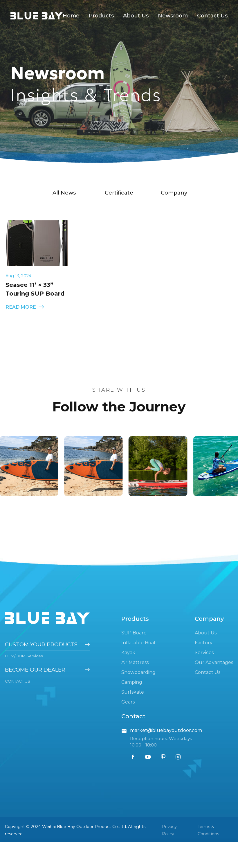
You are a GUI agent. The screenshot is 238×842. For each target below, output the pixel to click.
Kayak (128, 652)
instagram (178, 757)
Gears (128, 702)
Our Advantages (214, 662)
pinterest (163, 757)
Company (174, 193)
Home (71, 15)
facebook (133, 757)
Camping (131, 682)
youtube (148, 757)
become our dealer (35, 670)
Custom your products (41, 644)
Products (101, 15)
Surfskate (132, 692)
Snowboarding (138, 672)
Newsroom (173, 15)
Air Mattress (135, 662)
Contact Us (212, 15)
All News (64, 193)
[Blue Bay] (36, 16)
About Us (136, 15)
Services (204, 652)
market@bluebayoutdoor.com (166, 730)
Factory (203, 642)
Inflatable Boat (138, 642)
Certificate (119, 193)
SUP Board (134, 633)
